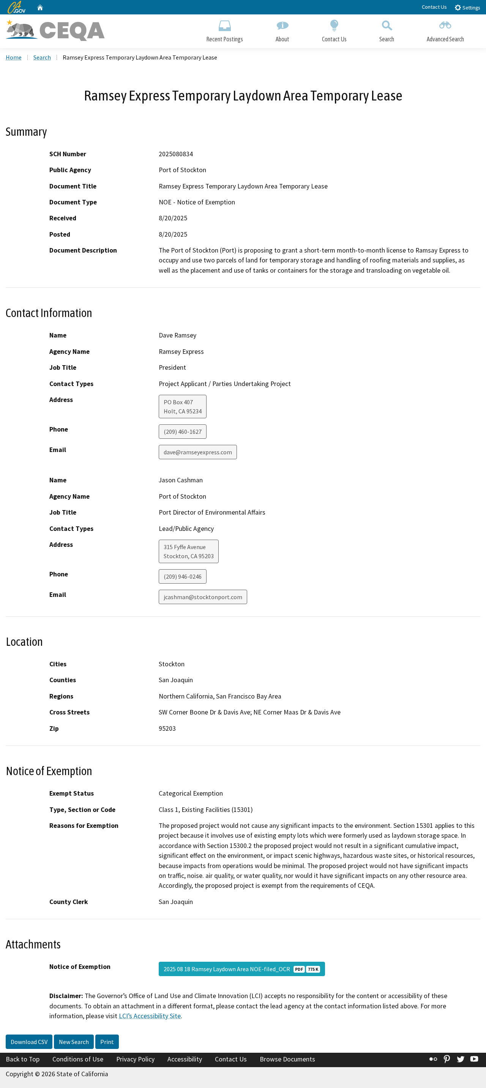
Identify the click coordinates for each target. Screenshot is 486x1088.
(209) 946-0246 (183, 576)
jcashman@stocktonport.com (203, 597)
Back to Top (22, 1059)
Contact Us (434, 6)
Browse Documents (287, 1059)
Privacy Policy (135, 1059)
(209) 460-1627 (183, 431)
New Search (74, 1042)
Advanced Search (445, 39)
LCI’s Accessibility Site (150, 1016)
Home (14, 57)
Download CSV (29, 1042)
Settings (470, 8)
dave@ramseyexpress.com (198, 452)
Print (107, 1042)
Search (386, 39)
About (282, 39)
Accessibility (184, 1059)
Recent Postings (224, 39)
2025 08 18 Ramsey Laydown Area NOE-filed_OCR (241, 969)
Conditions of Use (77, 1059)
